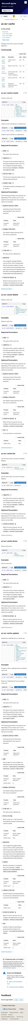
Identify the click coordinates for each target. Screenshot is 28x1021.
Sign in (25, 16)
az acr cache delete (7, 35)
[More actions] (25, 19)
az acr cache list (6, 37)
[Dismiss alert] (25, 2)
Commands (5, 31)
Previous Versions (14, 1012)
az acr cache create (7, 33)
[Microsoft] (14, 16)
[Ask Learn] (23, 19)
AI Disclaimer (4, 1012)
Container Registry (10, 19)
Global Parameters (6, 289)
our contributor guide (9, 968)
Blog (21, 1012)
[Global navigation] (1, 16)
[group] (14, 110)
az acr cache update (3, 85)
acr (17, 19)
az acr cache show (3, 79)
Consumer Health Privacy (7, 1016)
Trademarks (4, 1019)
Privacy (10, 1014)
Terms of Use (20, 1016)
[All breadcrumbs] (2, 19)
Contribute (4, 1014)
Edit (26, 93)
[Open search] (21, 16)
